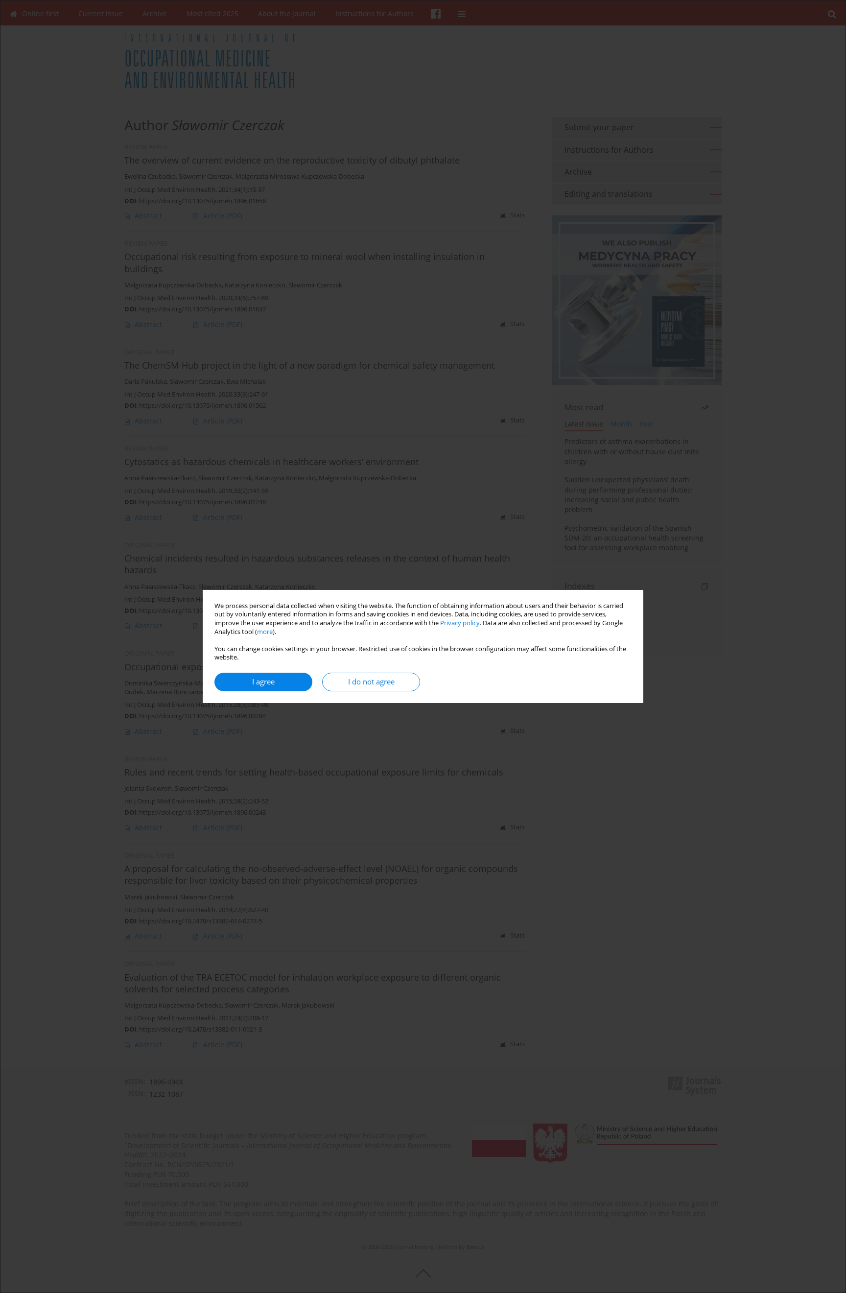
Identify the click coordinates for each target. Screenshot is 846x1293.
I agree (263, 682)
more (265, 632)
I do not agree (371, 682)
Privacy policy (460, 623)
